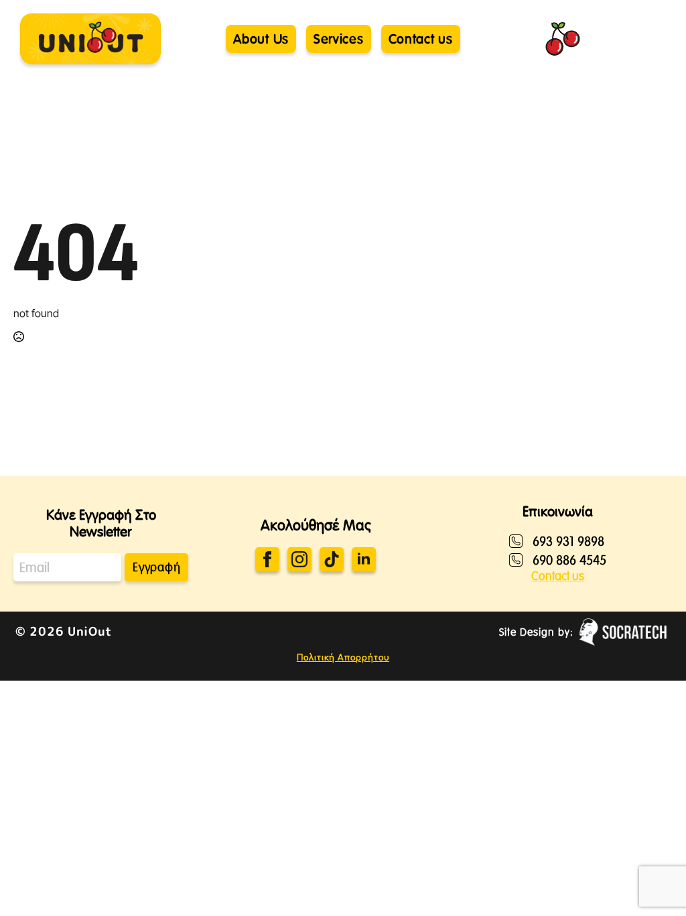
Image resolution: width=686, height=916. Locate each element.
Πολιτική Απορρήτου (343, 657)
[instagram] (299, 559)
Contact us (557, 576)
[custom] (332, 559)
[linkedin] (364, 559)
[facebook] (267, 559)
